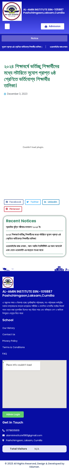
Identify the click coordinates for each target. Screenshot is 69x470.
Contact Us (8, 334)
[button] (7, 26)
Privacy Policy (9, 340)
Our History (8, 328)
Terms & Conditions (13, 347)
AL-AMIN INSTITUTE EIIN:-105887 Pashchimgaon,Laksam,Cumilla (44, 11)
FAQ (4, 353)
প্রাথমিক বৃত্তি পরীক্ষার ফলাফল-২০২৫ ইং (23, 227)
